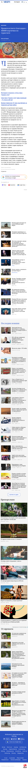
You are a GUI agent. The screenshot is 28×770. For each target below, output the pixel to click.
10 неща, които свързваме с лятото (11, 561)
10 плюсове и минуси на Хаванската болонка (19, 633)
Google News (22, 185)
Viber (5, 185)
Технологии (14, 459)
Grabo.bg (25, 751)
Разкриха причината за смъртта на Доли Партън (19, 232)
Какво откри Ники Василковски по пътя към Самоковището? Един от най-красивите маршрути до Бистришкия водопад (18, 655)
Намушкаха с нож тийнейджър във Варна (19, 465)
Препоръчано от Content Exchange (19, 627)
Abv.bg (3, 747)
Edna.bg (14, 753)
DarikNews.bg (23, 747)
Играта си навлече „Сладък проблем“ (12, 600)
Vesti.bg (7, 2)
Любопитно (14, 442)
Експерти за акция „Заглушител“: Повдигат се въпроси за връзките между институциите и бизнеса (19, 360)
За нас (5, 758)
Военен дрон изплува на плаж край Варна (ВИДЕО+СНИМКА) (19, 723)
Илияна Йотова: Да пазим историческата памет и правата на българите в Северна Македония (19, 301)
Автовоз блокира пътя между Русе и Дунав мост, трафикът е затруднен (19, 390)
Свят (13, 333)
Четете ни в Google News (15, 742)
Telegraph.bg (20, 753)
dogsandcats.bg (14, 272)
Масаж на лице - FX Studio (19, 348)
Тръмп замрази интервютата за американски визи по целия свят (18, 419)
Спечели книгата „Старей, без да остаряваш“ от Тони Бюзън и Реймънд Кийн (14, 621)
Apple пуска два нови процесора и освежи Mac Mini (19, 456)
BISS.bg (3, 751)
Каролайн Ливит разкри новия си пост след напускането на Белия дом (19, 310)
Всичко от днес (14, 494)
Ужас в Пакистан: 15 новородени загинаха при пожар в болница (19, 380)
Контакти (24, 759)
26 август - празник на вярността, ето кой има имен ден (18, 684)
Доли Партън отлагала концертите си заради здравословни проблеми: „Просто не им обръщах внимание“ (19, 485)
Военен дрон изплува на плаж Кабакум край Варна (19, 224)
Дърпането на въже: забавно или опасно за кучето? (18, 644)
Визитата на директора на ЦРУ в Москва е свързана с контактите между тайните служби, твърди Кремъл (19, 713)
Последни (17, 2)
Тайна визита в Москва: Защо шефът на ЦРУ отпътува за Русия (19, 428)
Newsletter (12, 185)
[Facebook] (14, 761)
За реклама (12, 758)
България (3, 25)
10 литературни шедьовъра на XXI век (12, 581)
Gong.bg (16, 747)
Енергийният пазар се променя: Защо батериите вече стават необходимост (18, 261)
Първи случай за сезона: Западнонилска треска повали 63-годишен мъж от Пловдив (19, 475)
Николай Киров (5, 38)
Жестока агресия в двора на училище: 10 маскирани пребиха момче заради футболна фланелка (19, 243)
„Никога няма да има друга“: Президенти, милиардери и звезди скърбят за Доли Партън (19, 252)
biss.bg (13, 265)
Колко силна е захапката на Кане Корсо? (19, 270)
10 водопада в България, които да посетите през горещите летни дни (13, 518)
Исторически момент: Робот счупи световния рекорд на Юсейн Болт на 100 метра (19, 291)
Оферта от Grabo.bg (16, 350)
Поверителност (5, 759)
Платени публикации (15, 759)
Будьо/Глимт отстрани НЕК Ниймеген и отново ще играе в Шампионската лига (19, 703)
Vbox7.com (9, 747)
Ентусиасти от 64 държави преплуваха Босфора (18, 665)
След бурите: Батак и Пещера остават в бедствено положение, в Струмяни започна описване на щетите (19, 400)
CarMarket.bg (21, 749)
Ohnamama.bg (10, 751)
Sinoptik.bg (18, 751)
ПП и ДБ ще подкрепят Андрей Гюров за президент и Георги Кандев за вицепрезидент (18, 340)
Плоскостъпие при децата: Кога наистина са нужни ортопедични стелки (19, 438)
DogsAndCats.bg (13, 749)
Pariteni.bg (7, 753)
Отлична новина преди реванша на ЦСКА (18, 692)
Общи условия (20, 758)
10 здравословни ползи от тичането (11, 539)
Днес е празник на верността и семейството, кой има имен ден (19, 447)
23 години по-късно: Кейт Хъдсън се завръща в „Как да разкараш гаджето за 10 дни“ (19, 675)
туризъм (4, 171)
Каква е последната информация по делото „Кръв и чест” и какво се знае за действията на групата (19, 371)
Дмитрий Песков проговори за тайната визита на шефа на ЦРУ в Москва (19, 329)
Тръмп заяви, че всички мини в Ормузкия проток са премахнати (19, 410)
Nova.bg (5, 749)
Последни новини (10, 323)
